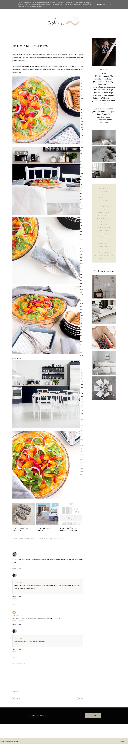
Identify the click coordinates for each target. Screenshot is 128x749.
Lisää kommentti (18, 663)
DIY (103, 194)
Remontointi (104, 228)
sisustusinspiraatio (103, 255)
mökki (104, 249)
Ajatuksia (103, 188)
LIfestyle (39, 538)
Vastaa (15, 565)
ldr (79, 698)
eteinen (104, 246)
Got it (109, 4)
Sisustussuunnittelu (104, 237)
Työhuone (104, 243)
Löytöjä (104, 209)
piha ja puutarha (103, 252)
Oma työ (104, 225)
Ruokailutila (56, 538)
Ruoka (47, 538)
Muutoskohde (103, 218)
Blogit (104, 191)
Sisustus (104, 234)
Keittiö (104, 203)
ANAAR (125, 741)
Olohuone (104, 222)
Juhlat (104, 200)
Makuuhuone (104, 212)
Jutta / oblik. (18, 582)
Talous (104, 240)
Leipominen (29, 538)
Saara (14, 557)
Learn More (101, 4)
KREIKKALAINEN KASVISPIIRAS (30, 46)
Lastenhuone (103, 206)
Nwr (16, 698)
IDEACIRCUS (104, 197)
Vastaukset (16, 569)
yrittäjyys (104, 258)
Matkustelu (103, 215)
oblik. (2, 741)
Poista (21, 565)
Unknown (15, 615)
